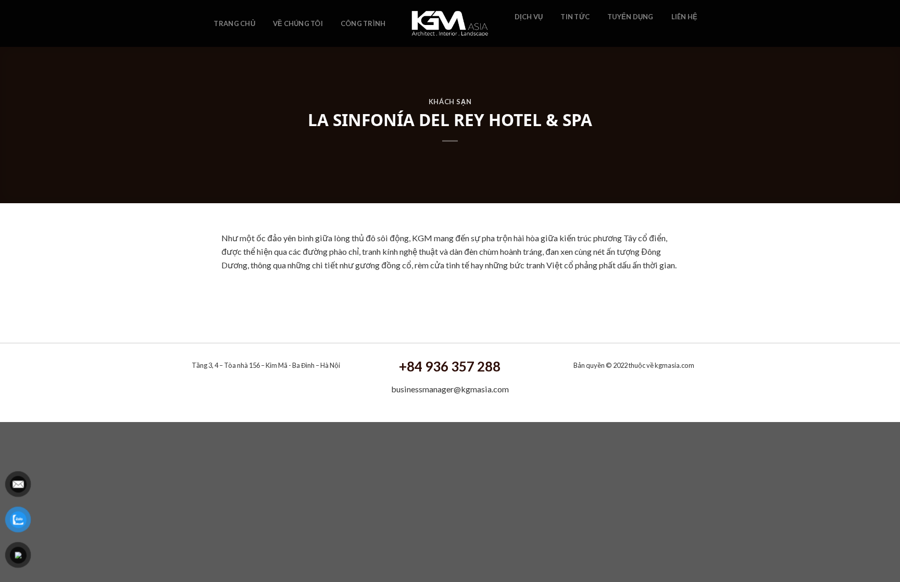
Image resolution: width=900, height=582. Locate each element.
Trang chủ (234, 23)
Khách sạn (450, 101)
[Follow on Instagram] (535, 33)
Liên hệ (684, 17)
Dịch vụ (529, 17)
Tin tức (575, 17)
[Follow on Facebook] (521, 33)
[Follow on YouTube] (548, 33)
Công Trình (363, 23)
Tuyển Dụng (630, 17)
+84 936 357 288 (450, 366)
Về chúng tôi (298, 23)
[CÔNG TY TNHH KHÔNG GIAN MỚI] (450, 23)
